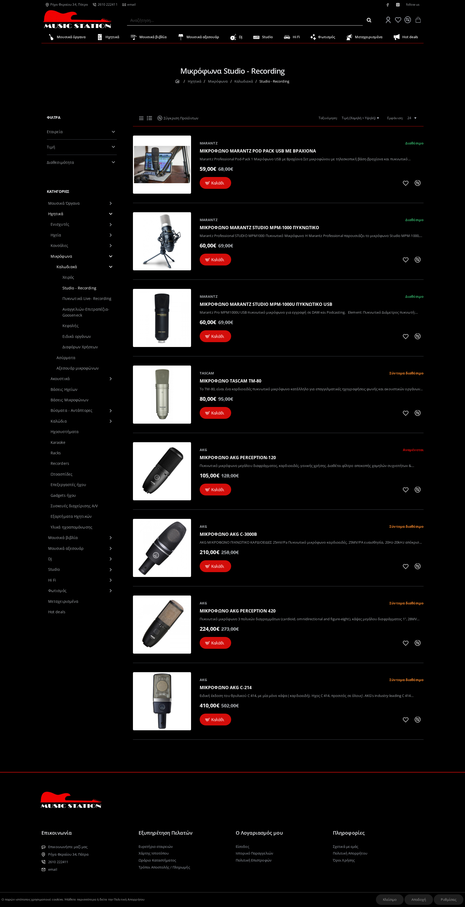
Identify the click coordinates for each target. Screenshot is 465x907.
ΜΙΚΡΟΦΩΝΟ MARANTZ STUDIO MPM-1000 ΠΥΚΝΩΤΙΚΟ (259, 228)
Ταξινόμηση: (328, 118)
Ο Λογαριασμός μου (259, 833)
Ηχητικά (195, 81)
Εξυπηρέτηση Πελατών (165, 833)
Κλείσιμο (390, 899)
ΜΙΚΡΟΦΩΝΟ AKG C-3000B (228, 534)
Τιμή (51, 147)
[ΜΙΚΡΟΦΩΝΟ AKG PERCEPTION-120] (162, 471)
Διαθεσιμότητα (60, 162)
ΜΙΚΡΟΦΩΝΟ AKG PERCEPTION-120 (238, 457)
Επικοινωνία (56, 833)
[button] (215, 183)
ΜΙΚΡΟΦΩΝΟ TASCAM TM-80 (230, 381)
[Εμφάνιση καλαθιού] (418, 20)
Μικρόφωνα (218, 81)
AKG (203, 449)
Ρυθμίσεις (448, 899)
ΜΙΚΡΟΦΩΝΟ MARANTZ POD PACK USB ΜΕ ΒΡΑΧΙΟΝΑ (258, 151)
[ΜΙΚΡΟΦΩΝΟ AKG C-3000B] (162, 548)
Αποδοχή (418, 899)
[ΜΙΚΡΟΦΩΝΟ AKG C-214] (162, 701)
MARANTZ (209, 143)
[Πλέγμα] (141, 118)
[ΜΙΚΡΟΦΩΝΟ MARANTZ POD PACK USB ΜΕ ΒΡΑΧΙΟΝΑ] (162, 165)
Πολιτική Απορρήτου (129, 899)
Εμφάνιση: (395, 118)
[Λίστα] (149, 118)
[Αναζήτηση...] (369, 20)
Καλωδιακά (243, 81)
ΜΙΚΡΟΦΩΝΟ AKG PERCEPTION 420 (238, 611)
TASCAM (207, 373)
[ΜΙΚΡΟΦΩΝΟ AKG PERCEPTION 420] (162, 625)
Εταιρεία (55, 131)
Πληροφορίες (349, 833)
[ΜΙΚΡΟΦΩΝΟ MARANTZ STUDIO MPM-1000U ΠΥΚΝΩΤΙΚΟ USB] (162, 318)
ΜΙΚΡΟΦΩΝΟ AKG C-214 (226, 687)
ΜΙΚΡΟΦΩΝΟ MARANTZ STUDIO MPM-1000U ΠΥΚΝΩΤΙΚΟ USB (266, 304)
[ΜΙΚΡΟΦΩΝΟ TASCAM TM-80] (162, 395)
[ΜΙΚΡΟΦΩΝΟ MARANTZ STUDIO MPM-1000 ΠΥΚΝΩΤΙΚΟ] (162, 241)
